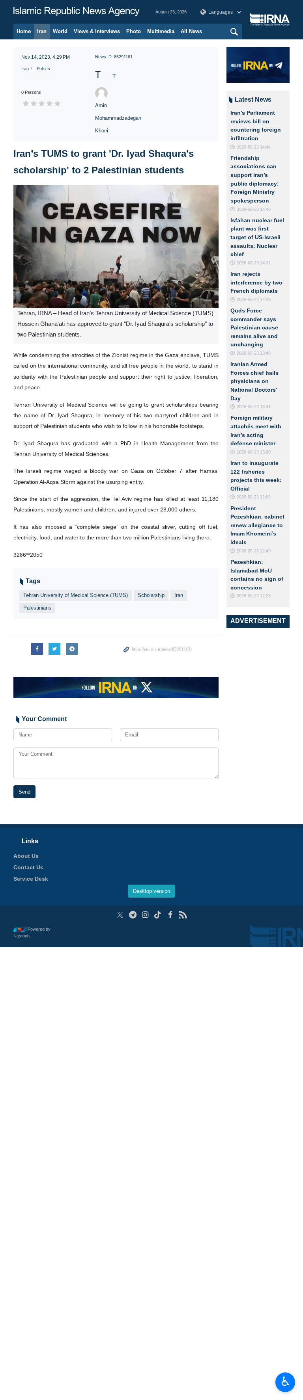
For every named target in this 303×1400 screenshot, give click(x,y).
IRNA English (76, 12)
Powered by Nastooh (31, 932)
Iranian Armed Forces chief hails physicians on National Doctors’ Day (254, 381)
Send (24, 792)
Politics (43, 68)
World (60, 31)
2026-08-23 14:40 (254, 209)
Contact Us (28, 867)
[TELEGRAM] (132, 915)
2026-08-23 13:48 (254, 353)
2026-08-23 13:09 (254, 497)
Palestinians (37, 608)
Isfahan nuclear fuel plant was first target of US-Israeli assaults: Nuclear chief (257, 237)
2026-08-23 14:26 (254, 299)
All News (191, 31)
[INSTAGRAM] (145, 915)
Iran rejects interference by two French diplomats (256, 282)
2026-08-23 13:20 (254, 452)
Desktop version (151, 891)
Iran (42, 31)
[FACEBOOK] (170, 915)
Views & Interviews (97, 31)
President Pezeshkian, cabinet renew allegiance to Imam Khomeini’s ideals (257, 525)
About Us (26, 856)
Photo (133, 31)
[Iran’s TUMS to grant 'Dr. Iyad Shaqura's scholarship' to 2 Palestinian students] (116, 247)
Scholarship (151, 595)
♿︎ (285, 1381)
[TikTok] (158, 915)
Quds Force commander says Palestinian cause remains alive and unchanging (254, 327)
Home (24, 31)
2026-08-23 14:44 (254, 147)
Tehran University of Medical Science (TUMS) (75, 595)
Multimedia (160, 31)
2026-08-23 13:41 (254, 406)
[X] (120, 915)
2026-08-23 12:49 (254, 550)
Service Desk (30, 879)
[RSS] (183, 915)
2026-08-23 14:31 (254, 262)
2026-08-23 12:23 (254, 595)
